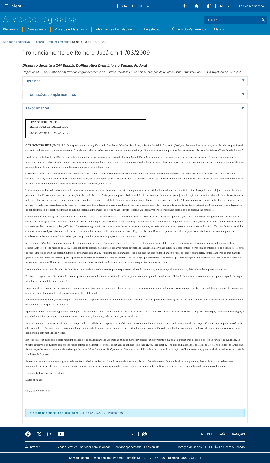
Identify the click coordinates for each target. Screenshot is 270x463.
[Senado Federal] (134, 6)
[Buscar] (263, 20)
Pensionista (152, 447)
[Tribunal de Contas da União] (143, 434)
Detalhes (32, 81)
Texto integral (37, 108)
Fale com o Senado (251, 6)
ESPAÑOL (221, 434)
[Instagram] (50, 434)
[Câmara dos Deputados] (126, 434)
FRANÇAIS (238, 434)
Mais (218, 29)
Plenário (9, 29)
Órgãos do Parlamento (189, 29)
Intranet (34, 447)
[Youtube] (59, 434)
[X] (39, 434)
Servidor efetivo (66, 447)
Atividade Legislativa (40, 19)
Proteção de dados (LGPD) (194, 447)
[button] (185, 6)
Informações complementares (50, 94)
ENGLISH (205, 434)
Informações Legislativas (114, 29)
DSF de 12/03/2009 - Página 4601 (101, 412)
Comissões (35, 29)
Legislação (152, 29)
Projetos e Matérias (70, 29)
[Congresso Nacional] (134, 434)
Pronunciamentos (58, 41)
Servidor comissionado (95, 447)
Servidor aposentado (128, 447)
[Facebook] (29, 434)
